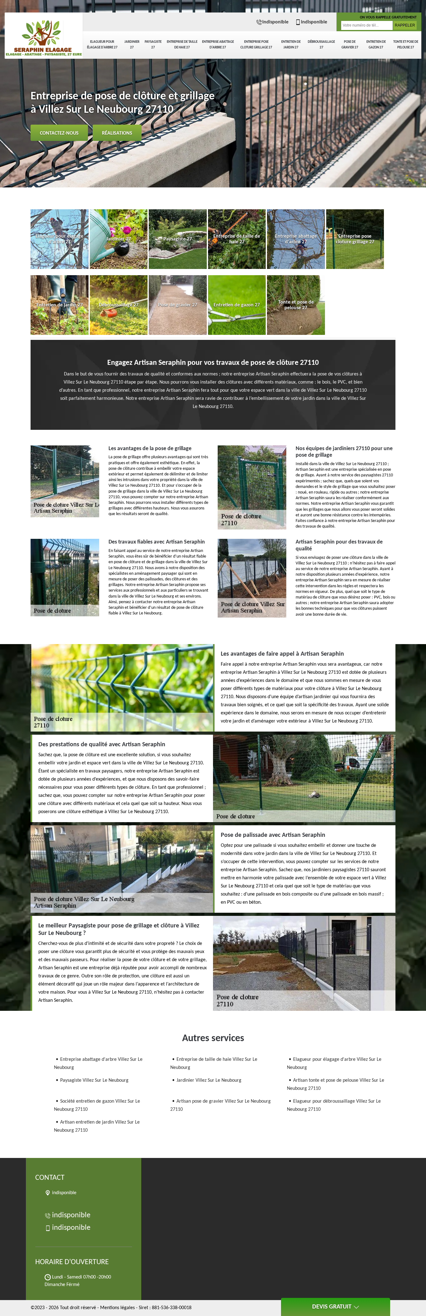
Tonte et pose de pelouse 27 (405, 44)
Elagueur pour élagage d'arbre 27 (102, 44)
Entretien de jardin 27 (291, 44)
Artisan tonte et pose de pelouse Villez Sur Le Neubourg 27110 (335, 1084)
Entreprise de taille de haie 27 (182, 44)
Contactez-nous (59, 133)
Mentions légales (117, 1307)
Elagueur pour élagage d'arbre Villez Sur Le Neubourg (334, 1063)
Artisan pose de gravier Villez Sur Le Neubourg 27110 (220, 1105)
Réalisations (117, 133)
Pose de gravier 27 (349, 44)
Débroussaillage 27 (321, 44)
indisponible (275, 22)
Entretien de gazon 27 (376, 44)
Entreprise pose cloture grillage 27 (256, 44)
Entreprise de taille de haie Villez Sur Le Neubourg (213, 1063)
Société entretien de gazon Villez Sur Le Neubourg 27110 (97, 1105)
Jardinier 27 (131, 44)
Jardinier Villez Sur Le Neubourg (209, 1080)
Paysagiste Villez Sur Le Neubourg (94, 1080)
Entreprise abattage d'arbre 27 (218, 44)
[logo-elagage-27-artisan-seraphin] (43, 34)
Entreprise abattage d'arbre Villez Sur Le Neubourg (98, 1063)
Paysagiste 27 (153, 44)
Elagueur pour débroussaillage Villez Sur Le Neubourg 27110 (334, 1105)
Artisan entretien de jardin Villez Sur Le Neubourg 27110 (97, 1126)
